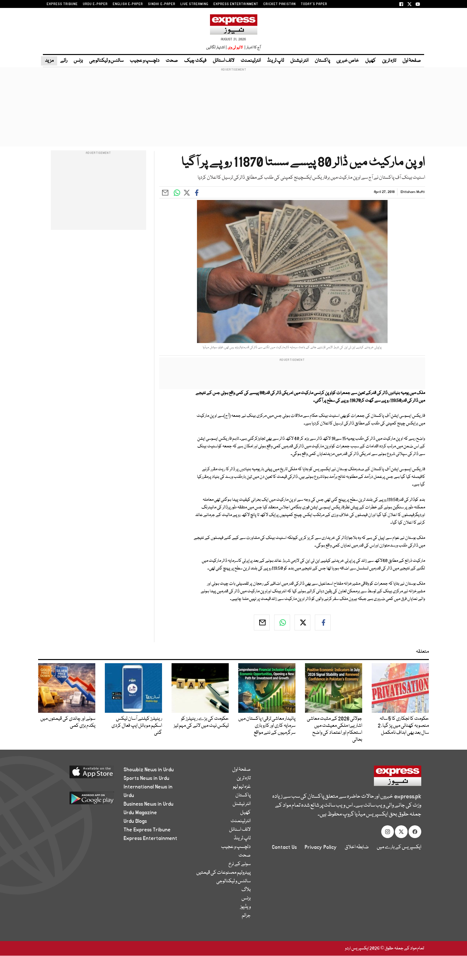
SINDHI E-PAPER (161, 4)
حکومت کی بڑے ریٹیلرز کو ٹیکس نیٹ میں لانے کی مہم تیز (201, 722)
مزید (49, 61)
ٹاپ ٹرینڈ (275, 61)
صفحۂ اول (412, 61)
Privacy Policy (321, 847)
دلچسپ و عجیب (144, 61)
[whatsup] (282, 622)
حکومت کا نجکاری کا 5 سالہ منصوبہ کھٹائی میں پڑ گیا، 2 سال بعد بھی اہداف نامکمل (403, 726)
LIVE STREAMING (194, 4)
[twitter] (302, 622)
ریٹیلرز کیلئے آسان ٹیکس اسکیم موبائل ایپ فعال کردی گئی (137, 726)
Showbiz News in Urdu (149, 770)
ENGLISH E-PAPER (128, 4)
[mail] (262, 622)
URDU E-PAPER (95, 4)
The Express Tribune (147, 830)
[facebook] (323, 622)
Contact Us (284, 847)
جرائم (246, 915)
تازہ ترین (389, 61)
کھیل (370, 61)
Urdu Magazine (140, 812)
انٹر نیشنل (299, 61)
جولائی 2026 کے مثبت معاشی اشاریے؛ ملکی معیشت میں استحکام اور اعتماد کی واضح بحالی (334, 729)
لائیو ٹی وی (235, 48)
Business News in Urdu (148, 804)
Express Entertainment (150, 838)
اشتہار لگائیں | (216, 48)
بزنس (78, 61)
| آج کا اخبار (252, 48)
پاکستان (322, 61)
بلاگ (246, 890)
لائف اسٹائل (223, 61)
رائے (63, 61)
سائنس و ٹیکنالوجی (106, 61)
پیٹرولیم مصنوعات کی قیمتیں (223, 873)
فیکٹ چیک (195, 61)
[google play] (80, 800)
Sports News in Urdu (146, 778)
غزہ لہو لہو (242, 787)
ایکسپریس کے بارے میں (399, 847)
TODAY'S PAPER (314, 4)
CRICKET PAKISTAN (279, 4)
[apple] (80, 774)
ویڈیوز (245, 907)
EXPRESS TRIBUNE (62, 4)
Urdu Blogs (135, 821)
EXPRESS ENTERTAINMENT (235, 4)
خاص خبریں (347, 61)
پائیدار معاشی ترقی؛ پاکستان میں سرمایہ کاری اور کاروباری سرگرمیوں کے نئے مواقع (266, 726)
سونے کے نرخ (239, 864)
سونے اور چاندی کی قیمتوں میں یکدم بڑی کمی (67, 722)
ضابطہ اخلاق (357, 847)
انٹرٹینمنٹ (251, 61)
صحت (172, 61)
